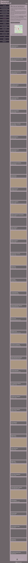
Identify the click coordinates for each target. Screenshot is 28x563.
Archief (5, 31)
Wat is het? (4, 5)
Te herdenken (4, 18)
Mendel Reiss (13, 266)
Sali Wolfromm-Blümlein (15, 396)
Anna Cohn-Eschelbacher (15, 474)
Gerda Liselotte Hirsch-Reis (16, 71)
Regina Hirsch (13, 435)
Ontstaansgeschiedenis (4, 8)
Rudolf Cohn (13, 461)
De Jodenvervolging (4, 10)
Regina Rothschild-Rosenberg (16, 357)
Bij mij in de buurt (17, 22)
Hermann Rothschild (14, 370)
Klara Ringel (13, 279)
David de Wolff (14, 513)
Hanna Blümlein (14, 422)
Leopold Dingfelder (14, 292)
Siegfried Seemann (14, 188)
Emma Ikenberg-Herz (15, 149)
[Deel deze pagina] (26, 3)
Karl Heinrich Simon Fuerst (16, 552)
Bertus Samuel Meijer (15, 110)
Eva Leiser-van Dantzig (15, 344)
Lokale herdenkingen (4, 26)
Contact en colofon (4, 33)
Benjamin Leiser (14, 331)
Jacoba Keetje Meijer (15, 97)
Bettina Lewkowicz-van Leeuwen (17, 214)
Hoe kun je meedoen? (5, 13)
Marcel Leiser (13, 318)
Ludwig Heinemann (14, 45)
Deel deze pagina (19, 562)
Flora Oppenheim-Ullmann (16, 383)
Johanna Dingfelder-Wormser (16, 305)
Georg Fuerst (13, 539)
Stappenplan (4, 15)
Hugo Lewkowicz (14, 227)
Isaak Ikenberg (13, 175)
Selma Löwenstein (14, 448)
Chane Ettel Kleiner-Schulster (16, 487)
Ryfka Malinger (14, 500)
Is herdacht (4, 23)
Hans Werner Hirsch (14, 84)
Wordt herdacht (21, 16)
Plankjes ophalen (4, 28)
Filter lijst (12, 22)
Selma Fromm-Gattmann (15, 409)
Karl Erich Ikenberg (14, 136)
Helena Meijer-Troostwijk (15, 123)
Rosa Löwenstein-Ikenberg (16, 162)
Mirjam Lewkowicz (14, 240)
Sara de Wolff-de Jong (15, 526)
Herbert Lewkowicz (14, 201)
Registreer (4, 41)
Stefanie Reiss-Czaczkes (15, 253)
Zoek (4, 36)
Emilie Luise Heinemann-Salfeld (17, 58)
